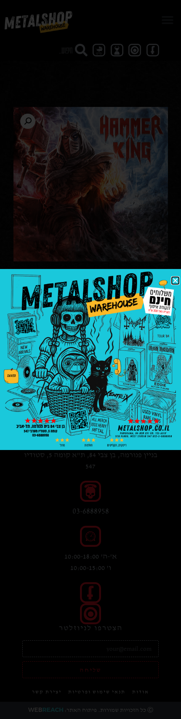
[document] (90, 359)
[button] (175, 280)
